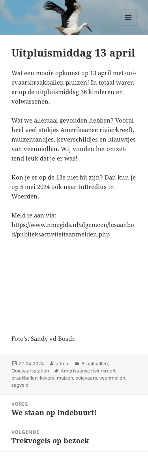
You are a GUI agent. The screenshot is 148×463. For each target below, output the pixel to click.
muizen (65, 377)
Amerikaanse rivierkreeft (88, 370)
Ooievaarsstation (30, 370)
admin (62, 363)
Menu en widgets (128, 25)
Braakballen (94, 363)
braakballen (24, 377)
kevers (47, 377)
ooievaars (86, 377)
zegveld (19, 385)
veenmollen (112, 377)
